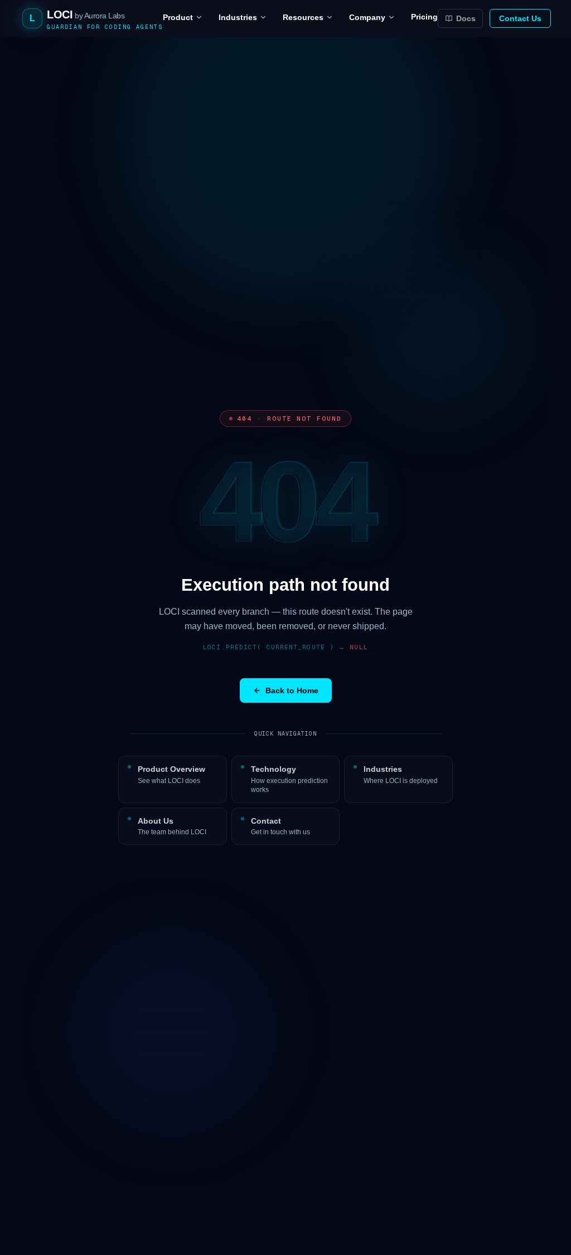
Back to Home (291, 690)
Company (367, 17)
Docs (466, 18)
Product (178, 17)
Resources (303, 17)
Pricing (424, 16)
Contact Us (520, 18)
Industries (238, 17)
